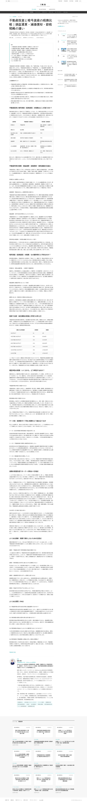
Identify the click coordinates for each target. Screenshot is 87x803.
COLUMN (34, 9)
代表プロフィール (18, 800)
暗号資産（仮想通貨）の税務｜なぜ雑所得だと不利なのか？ (25, 50)
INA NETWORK (42, 9)
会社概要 (76, 1)
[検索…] (6, 1)
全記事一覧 (7, 800)
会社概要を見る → (61, 26)
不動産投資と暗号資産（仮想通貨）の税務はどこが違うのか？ (25, 46)
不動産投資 (11, 652)
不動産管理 (66, 1)
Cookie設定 (41, 800)
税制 (15, 652)
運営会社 (12, 800)
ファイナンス (37, 12)
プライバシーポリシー (33, 800)
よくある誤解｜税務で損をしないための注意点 (22, 59)
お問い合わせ (25, 800)
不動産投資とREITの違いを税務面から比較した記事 (30, 365)
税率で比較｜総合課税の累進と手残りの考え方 (22, 52)
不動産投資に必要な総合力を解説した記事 (22, 506)
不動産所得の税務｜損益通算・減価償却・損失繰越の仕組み (25, 48)
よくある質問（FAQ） (17, 60)
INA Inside (66, 12)
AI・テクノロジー (58, 12)
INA (43, 5)
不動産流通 (60, 1)
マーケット (26, 12)
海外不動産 (71, 1)
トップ (20, 12)
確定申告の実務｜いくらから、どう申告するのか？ (23, 53)
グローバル (51, 12)
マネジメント (44, 12)
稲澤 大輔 (11, 37)
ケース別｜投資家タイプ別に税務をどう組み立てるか (23, 55)
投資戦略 (31, 12)
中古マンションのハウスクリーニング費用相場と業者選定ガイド (70, 86)
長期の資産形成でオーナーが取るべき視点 (21, 57)
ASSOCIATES (52, 9)
